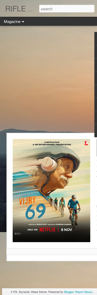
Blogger (68, 292)
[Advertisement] (48, 79)
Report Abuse (83, 292)
